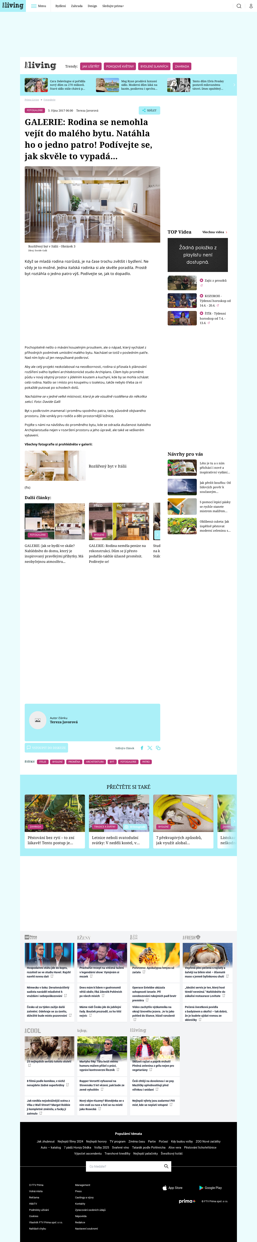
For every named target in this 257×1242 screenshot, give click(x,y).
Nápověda (81, 1216)
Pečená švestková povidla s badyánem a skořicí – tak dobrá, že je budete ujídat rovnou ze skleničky (206, 1013)
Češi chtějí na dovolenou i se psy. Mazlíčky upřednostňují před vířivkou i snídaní (153, 1085)
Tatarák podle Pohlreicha (148, 1147)
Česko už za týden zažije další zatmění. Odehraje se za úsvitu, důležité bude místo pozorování (47, 1011)
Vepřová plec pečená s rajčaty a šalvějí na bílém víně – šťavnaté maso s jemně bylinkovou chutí (205, 972)
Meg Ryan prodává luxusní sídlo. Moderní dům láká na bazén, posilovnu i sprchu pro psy (139, 86)
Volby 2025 (101, 1147)
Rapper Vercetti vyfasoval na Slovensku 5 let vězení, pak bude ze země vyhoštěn (102, 1085)
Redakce (80, 1222)
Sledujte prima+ (113, 6)
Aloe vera (174, 1147)
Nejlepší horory (96, 1141)
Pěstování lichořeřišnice (200, 1147)
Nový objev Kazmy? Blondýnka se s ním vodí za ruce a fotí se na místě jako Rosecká (102, 1105)
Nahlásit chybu (37, 1228)
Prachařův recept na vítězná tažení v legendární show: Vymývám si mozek (102, 972)
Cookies (33, 1216)
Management (82, 1185)
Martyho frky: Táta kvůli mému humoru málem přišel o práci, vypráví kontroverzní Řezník (99, 1066)
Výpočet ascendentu (88, 1153)
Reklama (34, 1197)
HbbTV (33, 1203)
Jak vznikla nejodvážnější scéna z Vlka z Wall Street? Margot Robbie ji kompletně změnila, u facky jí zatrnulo (48, 1107)
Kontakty (80, 1203)
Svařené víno (120, 1147)
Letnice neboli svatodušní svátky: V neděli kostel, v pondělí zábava (115, 840)
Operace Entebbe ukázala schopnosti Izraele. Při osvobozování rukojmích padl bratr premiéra (154, 994)
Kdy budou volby (182, 1141)
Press (78, 1191)
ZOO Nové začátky (208, 1141)
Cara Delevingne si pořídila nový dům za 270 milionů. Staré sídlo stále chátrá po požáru (67, 86)
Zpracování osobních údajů (90, 1209)
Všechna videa (213, 232)
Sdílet (151, 112)
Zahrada (77, 6)
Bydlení (60, 6)
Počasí (163, 1141)
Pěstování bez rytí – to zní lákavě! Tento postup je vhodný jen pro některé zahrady (51, 840)
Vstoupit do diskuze (49, 748)
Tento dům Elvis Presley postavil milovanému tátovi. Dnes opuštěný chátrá (208, 86)
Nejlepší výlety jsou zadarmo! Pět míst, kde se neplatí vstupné (153, 1103)
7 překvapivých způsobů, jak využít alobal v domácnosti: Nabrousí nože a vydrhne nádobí (179, 840)
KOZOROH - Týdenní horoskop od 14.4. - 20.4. (215, 300)
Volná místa (36, 1191)
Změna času (136, 1141)
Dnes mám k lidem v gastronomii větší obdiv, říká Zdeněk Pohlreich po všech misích (101, 992)
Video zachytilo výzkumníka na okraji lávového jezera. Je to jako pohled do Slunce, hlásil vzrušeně (153, 1011)
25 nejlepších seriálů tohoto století (49, 1061)
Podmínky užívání (39, 1209)
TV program (117, 1141)
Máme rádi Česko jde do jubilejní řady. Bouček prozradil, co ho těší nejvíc (100, 1011)
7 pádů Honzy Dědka (77, 1147)
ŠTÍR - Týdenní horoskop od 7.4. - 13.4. (213, 318)
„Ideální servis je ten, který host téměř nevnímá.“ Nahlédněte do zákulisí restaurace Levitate (205, 992)
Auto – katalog (51, 1147)
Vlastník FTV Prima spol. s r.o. (46, 1222)
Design (92, 6)
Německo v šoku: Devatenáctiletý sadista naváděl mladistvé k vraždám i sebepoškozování (48, 992)
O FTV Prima (36, 1185)
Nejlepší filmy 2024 (70, 1141)
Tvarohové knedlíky (117, 1153)
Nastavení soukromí (86, 1228)
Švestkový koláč (172, 1153)
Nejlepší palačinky (145, 1153)
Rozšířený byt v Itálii (107, 466)
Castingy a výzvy (84, 1197)
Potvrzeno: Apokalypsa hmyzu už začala (153, 970)
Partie (152, 1141)
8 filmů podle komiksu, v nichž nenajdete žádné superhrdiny (46, 1083)
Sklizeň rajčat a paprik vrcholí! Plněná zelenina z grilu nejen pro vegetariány (153, 1066)
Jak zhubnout (46, 1141)
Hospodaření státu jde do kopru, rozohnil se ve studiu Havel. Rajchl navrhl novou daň (49, 972)
